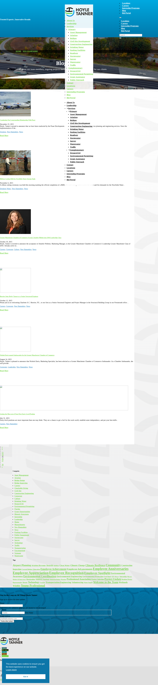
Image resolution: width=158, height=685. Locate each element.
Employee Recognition (66, 573)
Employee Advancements (79, 569)
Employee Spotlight (97, 573)
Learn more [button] (11, 670)
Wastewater (75, 62)
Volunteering (77, 582)
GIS (112, 576)
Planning (63, 579)
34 (2, 455)
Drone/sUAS (75, 71)
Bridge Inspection (21, 483)
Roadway (74, 53)
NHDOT (39, 579)
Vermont (17, 553)
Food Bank (107, 576)
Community (113, 565)
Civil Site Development (80, 41)
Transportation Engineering (58, 582)
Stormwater (75, 56)
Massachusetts (19, 525)
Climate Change (77, 565)
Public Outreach (77, 80)
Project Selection (97, 579)
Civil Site (17, 491)
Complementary (75, 68)
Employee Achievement (53, 569)
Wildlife (16, 585)
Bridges (73, 120)
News (21, 132)
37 (2, 461)
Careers (125, 6)
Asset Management (78, 114)
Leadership (71, 105)
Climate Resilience (95, 565)
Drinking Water (77, 47)
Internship (18, 517)
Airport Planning (22, 565)
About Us (71, 102)
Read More (4, 136)
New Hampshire (30, 51)
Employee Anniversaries (110, 569)
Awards (49, 565)
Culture (16, 249)
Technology (18, 543)
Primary (73, 111)
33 (2, 453)
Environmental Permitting (81, 74)
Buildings (56, 565)
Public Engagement (21, 535)
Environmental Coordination (39, 576)
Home (18, 51)
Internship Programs (131, 8)
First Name (29, 613)
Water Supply (88, 582)
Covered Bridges (27, 569)
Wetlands (123, 582)
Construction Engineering (81, 44)
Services (71, 108)
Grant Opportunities (22, 512)
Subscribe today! (7, 621)
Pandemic (46, 579)
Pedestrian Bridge (55, 579)
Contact (70, 83)
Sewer (25, 582)
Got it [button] (25, 677)
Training (42, 582)
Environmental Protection (92, 576)
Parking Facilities (77, 50)
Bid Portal (126, 13)
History (117, 576)
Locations (126, 3)
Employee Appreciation (31, 573)
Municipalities (30, 579)
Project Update (112, 579)
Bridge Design (19, 480)
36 (2, 459)
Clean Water (64, 565)
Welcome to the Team (105, 582)
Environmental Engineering (69, 576)
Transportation (20, 548)
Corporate (9, 249)
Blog (124, 11)
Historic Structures (21, 514)
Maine (16, 522)
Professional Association (79, 579)
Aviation (74, 117)
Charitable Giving (21, 488)
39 (2, 465)
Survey (73, 59)
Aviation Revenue (38, 565)
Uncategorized (19, 551)
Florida (17, 509)
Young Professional (33, 585)
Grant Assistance (77, 77)
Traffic (73, 65)
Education (36, 569)
